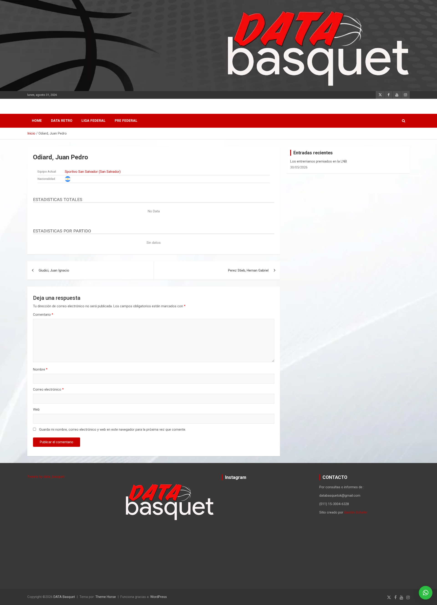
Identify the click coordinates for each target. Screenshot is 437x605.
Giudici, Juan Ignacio (54, 270)
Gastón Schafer (355, 512)
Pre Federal (126, 121)
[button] (425, 593)
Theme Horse (105, 597)
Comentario (43, 315)
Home (37, 121)
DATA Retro (61, 121)
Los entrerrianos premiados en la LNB (318, 161)
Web (36, 409)
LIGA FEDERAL (93, 121)
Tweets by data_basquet (45, 477)
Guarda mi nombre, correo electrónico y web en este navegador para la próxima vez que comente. (112, 429)
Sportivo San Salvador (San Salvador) (93, 172)
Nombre (40, 369)
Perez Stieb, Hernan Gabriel (248, 270)
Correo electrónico (48, 389)
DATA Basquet (64, 597)
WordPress (158, 597)
